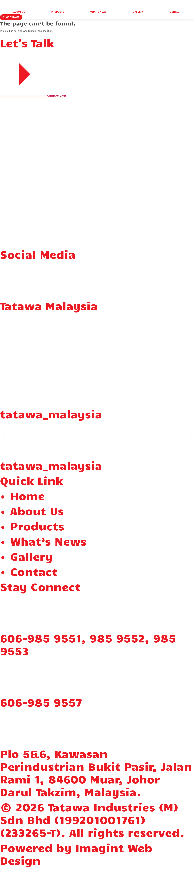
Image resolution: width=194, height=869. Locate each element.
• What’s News (43, 541)
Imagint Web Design (76, 853)
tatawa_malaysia (51, 414)
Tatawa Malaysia (49, 305)
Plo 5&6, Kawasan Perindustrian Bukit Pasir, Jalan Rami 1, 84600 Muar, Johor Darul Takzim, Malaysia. (96, 772)
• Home (22, 495)
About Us (19, 12)
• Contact (28, 571)
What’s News (98, 12)
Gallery (138, 12)
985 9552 (117, 638)
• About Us (32, 511)
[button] (3, 434)
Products (57, 12)
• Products (32, 526)
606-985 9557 (41, 702)
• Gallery (26, 556)
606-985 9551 (41, 638)
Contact (175, 12)
